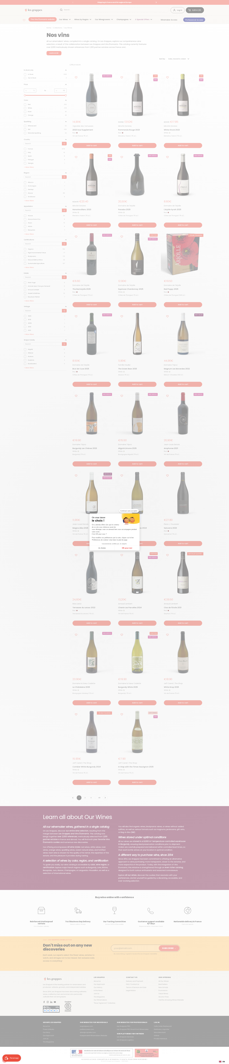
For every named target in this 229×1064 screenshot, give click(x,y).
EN (224, 1061)
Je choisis (102, 548)
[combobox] (222, 1061)
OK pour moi (127, 548)
